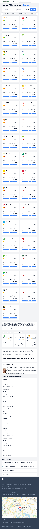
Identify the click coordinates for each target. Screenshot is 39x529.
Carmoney (5, 399)
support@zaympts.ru (4, 492)
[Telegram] (4, 519)
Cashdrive (5, 418)
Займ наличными (34, 13)
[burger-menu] (36, 1)
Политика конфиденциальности (8, 526)
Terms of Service (27, 484)
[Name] (30, 1)
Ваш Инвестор (6, 389)
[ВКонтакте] (2, 519)
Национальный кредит (7, 408)
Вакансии (29, 526)
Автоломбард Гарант (5, 339)
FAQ (24, 526)
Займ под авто (14, 13)
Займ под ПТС (6, 13)
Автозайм (5, 379)
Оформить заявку (10, 28)
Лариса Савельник (9, 367)
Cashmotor (5, 428)
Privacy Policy (21, 484)
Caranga (28, 338)
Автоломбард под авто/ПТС (23, 13)
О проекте (19, 526)
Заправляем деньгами (7, 438)
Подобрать (33, 9)
